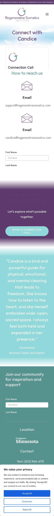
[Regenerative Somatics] (22, 14)
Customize (27, 501)
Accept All (27, 493)
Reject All (27, 509)
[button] (47, 14)
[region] (27, 490)
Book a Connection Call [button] (27, 231)
